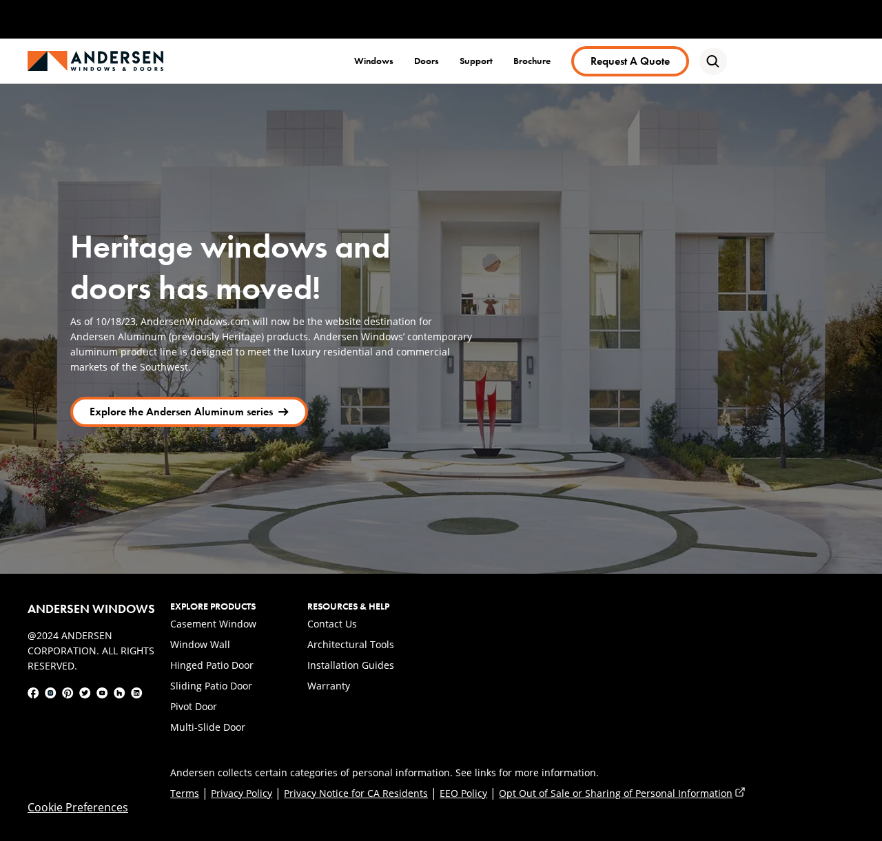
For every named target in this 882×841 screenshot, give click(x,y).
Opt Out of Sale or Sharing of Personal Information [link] (622, 793)
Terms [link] (184, 793)
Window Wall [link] (200, 644)
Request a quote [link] (630, 61)
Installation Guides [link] (350, 665)
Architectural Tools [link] (350, 644)
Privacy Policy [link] (241, 793)
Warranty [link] (328, 685)
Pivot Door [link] (193, 706)
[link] (95, 61)
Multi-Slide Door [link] (207, 727)
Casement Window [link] (213, 623)
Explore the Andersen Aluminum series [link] (181, 414)
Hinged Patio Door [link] (212, 665)
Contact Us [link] (332, 623)
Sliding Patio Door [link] (211, 685)
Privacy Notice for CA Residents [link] (356, 793)
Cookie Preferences (78, 807)
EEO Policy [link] (463, 793)
